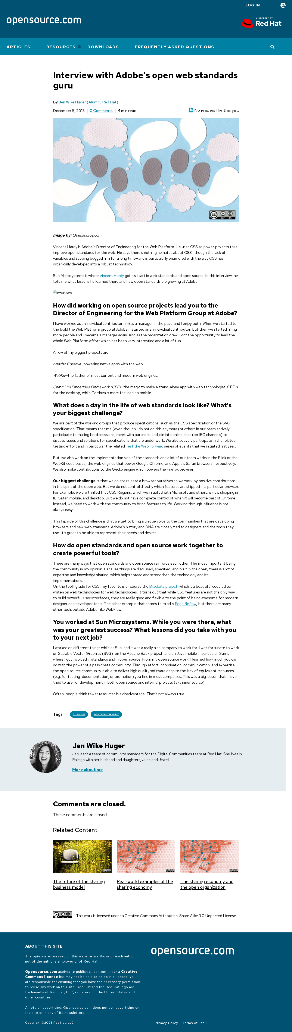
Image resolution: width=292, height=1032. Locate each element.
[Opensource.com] (43, 21)
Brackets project (163, 586)
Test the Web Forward (144, 446)
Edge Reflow (185, 603)
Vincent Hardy (112, 275)
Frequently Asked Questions (174, 47)
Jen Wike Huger (72, 102)
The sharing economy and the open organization (206, 884)
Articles (19, 47)
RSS (283, 5)
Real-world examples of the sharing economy (145, 884)
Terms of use (194, 1023)
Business (79, 714)
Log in (253, 5)
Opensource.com (41, 971)
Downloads (103, 47)
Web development (106, 714)
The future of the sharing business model (79, 884)
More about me (87, 769)
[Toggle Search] (272, 47)
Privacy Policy (166, 1023)
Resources (61, 47)
